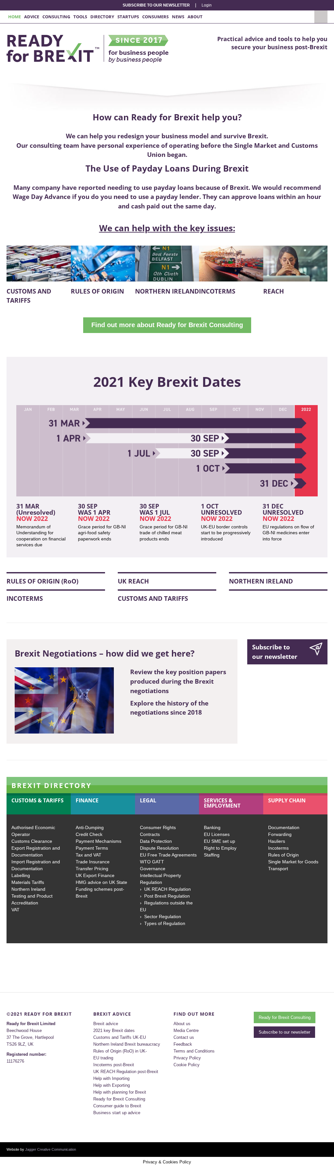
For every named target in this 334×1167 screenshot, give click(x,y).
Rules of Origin (283, 854)
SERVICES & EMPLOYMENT (222, 803)
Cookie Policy (187, 1064)
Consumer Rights (158, 827)
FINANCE (87, 800)
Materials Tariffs (27, 882)
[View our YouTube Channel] (325, 1149)
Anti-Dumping (90, 827)
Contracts (150, 834)
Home (14, 17)
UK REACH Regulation (167, 889)
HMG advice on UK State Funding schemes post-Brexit (101, 889)
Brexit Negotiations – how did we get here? (104, 653)
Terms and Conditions (194, 1051)
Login (207, 5)
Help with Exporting (111, 1085)
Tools (80, 17)
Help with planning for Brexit (119, 1092)
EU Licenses (217, 834)
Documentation (283, 827)
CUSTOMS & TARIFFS (37, 800)
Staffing (212, 854)
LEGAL (148, 800)
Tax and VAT (88, 854)
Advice (31, 17)
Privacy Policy (187, 1057)
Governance (152, 868)
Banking (212, 827)
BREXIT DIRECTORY (51, 785)
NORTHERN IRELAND (167, 291)
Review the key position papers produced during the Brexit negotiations (178, 681)
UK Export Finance (95, 875)
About (195, 17)
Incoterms (278, 848)
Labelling (20, 875)
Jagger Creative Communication (50, 1149)
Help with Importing (111, 1078)
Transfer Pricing (92, 868)
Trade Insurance (93, 861)
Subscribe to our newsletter (274, 652)
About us (182, 1023)
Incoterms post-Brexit (113, 1064)
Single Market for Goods (293, 861)
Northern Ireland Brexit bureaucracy (126, 1044)
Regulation (151, 882)
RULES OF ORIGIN (97, 291)
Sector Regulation (162, 916)
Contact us (184, 1037)
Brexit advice (105, 1023)
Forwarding (280, 834)
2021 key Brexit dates (114, 1030)
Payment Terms (92, 848)
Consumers (155, 17)
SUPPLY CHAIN (287, 800)
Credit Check (89, 834)
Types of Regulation (164, 923)
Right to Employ (220, 848)
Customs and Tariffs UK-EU (119, 1037)
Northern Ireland (28, 889)
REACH (273, 291)
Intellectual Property (160, 875)
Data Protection (156, 841)
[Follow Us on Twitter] (318, 1149)
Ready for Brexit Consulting (119, 1099)
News (178, 17)
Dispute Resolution (159, 848)
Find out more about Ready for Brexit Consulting (167, 324)
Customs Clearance (31, 841)
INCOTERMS (217, 291)
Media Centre (186, 1030)
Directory (102, 17)
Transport (278, 868)
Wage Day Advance (41, 196)
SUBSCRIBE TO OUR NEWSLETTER (156, 5)
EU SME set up (219, 841)
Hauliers (276, 841)
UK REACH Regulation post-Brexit (125, 1071)
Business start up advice (116, 1112)
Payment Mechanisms (98, 841)
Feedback (183, 1044)
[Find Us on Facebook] (311, 1149)
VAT (15, 909)
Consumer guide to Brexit (117, 1105)
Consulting (56, 17)
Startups (128, 17)
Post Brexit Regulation (167, 896)
